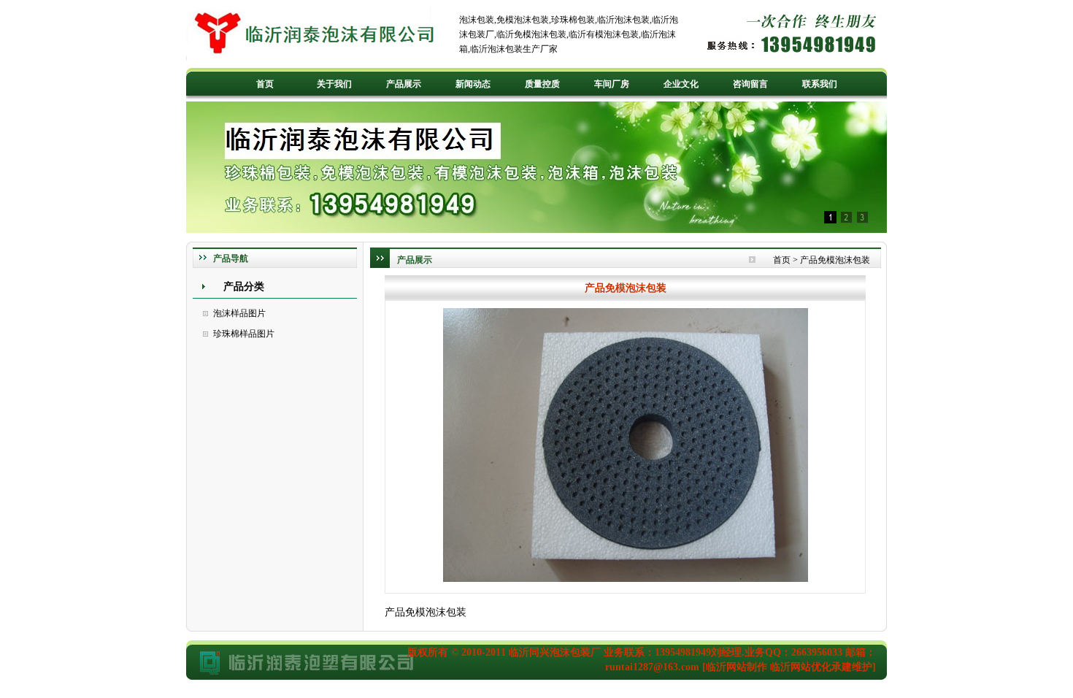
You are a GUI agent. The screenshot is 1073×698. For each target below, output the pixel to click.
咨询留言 (750, 84)
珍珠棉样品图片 (243, 334)
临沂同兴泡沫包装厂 (555, 652)
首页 (265, 84)
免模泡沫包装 (522, 20)
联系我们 (819, 84)
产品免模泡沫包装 (835, 260)
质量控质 (542, 84)
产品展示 (403, 84)
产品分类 (243, 286)
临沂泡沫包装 (623, 20)
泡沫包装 (476, 20)
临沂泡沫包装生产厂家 (514, 49)
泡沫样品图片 (239, 313)
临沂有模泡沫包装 (604, 34)
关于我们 (334, 84)
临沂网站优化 (800, 666)
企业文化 (681, 84)
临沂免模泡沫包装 (531, 34)
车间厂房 (611, 84)
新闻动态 (473, 84)
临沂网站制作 (736, 666)
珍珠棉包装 (573, 20)
